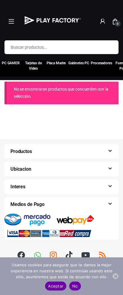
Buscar (110, 47)
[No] (116, 276)
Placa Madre (56, 63)
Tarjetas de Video (33, 66)
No (75, 286)
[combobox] (53, 47)
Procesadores (101, 63)
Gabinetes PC (78, 63)
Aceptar (55, 286)
